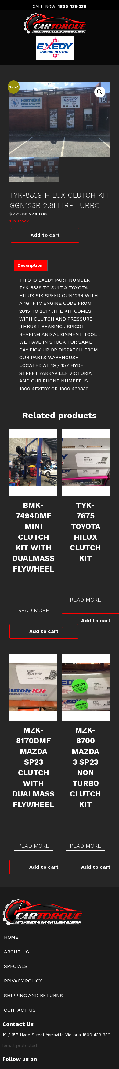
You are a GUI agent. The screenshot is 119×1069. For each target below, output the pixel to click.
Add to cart (45, 235)
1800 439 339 (72, 6)
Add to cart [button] (44, 631)
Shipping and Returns (33, 995)
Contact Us (20, 1010)
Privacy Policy (23, 981)
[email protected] (20, 1045)
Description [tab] (30, 265)
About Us (16, 952)
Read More (33, 610)
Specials (15, 966)
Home (11, 937)
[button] (99, 92)
